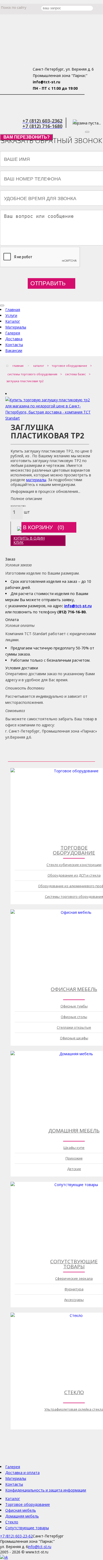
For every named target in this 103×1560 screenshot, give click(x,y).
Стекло (74, 1392)
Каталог (12, 321)
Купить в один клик (29, 540)
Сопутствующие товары (74, 1264)
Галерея (12, 332)
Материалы (15, 327)
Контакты (14, 344)
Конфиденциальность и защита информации (45, 1490)
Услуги (11, 315)
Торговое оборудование (74, 850)
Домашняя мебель (74, 1130)
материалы (36, 479)
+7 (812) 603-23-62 (16, 1536)
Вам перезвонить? (26, 137)
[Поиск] (76, 9)
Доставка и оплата (22, 1472)
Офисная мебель (74, 989)
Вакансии (13, 350)
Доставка (13, 338)
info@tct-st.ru (78, 605)
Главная (12, 309)
